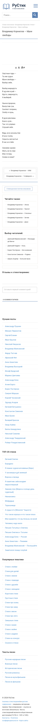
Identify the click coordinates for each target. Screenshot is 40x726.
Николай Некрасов (13, 344)
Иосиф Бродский (12, 371)
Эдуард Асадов (11, 402)
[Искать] (35, 15)
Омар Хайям (10, 425)
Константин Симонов (14, 411)
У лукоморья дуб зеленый (16, 473)
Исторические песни (13, 668)
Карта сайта (23, 721)
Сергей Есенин (11, 335)
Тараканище (10, 505)
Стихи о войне (11, 629)
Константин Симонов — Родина (19, 254)
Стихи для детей (12, 571)
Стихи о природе (12, 580)
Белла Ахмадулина (13, 429)
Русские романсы (12, 673)
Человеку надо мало (13, 523)
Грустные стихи (11, 598)
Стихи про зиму (11, 607)
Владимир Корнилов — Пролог (19, 209)
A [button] (16, 67)
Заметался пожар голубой (16, 550)
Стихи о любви (11, 567)
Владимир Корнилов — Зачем (18, 217)
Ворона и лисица (12, 477)
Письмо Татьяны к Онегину (16, 528)
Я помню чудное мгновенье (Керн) (19, 468)
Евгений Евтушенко (13, 407)
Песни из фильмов (12, 682)
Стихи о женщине (12, 589)
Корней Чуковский (12, 398)
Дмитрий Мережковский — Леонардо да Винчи (21, 240)
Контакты (6, 718)
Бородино (9, 464)
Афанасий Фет (11, 358)
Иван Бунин (10, 416)
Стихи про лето (11, 616)
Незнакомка (10, 496)
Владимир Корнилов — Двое (18, 222)
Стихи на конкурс (12, 638)
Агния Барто (10, 384)
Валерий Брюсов (12, 420)
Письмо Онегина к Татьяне (16, 532)
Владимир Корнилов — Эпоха (18, 205)
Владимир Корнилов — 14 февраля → (20, 176)
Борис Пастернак (12, 389)
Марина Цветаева (12, 375)
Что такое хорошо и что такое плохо (20, 514)
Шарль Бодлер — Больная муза (19, 259)
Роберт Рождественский (15, 443)
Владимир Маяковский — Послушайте (21, 546)
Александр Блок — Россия (16, 537)
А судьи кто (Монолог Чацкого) (18, 510)
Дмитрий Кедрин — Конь (16, 246)
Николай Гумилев (12, 434)
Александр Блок (12, 380)
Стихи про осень (12, 603)
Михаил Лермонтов (13, 331)
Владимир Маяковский (14, 349)
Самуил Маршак (12, 393)
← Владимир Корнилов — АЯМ (20, 170)
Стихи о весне (10, 611)
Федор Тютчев (11, 353)
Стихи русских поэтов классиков (19, 189)
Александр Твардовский (15, 438)
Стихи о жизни (11, 576)
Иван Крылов (10, 340)
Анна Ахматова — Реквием (16, 541)
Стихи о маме (10, 625)
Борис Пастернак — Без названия (20, 250)
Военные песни (11, 664)
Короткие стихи (11, 594)
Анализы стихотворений (11, 702)
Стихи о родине (11, 634)
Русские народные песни (15, 659)
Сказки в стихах (11, 643)
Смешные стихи (11, 620)
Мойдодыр (9, 501)
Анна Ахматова (11, 362)
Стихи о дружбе (11, 585)
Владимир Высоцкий (13, 367)
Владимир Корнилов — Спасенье (19, 213)
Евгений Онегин (11, 459)
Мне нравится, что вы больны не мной (21, 519)
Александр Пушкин (13, 326)
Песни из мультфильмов (15, 677)
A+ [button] (23, 67)
